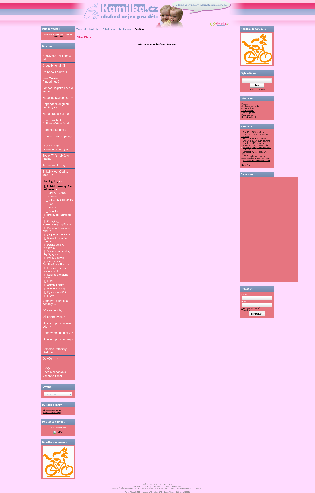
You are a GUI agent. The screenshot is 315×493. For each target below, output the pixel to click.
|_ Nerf (48, 203)
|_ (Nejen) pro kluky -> (56, 234)
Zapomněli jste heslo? (250, 308)
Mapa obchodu (247, 115)
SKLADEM (58, 37)
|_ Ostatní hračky (53, 284)
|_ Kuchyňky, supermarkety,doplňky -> (57, 223)
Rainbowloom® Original (176, 488)
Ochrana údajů (247, 108)
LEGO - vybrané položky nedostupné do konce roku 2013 (255, 157)
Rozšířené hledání (257, 89)
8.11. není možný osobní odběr (256, 160)
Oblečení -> (50, 358)
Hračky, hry (94, 29)
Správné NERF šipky (52, 412)
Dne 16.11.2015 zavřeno (253, 132)
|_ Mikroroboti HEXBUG (58, 200)
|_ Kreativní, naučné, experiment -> (55, 269)
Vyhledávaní (248, 73)
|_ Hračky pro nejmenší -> (58, 216)
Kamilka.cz (158, 486)
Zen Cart (178, 486)
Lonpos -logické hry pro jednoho (58, 89)
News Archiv (246, 165)
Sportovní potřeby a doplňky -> (55, 302)
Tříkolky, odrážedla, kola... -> (55, 173)
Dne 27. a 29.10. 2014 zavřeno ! (257, 141)
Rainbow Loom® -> (55, 72)
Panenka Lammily (54, 129)
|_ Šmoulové (51, 211)
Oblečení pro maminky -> (58, 341)
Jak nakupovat (247, 110)
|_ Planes (49, 207)
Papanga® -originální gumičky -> (56, 106)
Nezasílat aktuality (249, 117)
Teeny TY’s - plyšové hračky (56, 157)
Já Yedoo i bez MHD (52, 410)
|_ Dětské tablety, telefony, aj (53, 246)
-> (52, 181)
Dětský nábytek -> (54, 316)
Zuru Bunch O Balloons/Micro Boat (56, 122)
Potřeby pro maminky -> (58, 332)
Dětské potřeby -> (54, 310)
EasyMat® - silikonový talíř (57, 57)
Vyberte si (81, 29)
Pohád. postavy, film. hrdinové (117, 29)
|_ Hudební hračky (54, 288)
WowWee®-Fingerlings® (51, 80)
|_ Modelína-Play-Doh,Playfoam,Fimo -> (56, 263)
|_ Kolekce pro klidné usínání (55, 276)
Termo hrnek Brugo (55, 165)
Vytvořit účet (246, 310)
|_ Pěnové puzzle (53, 257)
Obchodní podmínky (250, 106)
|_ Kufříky (49, 281)
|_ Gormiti (50, 196)
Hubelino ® (198, 488)
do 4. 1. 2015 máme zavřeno (255, 139)
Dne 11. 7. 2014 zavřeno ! (254, 143)
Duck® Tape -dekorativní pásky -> (56, 147)
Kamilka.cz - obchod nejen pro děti (107, 5)
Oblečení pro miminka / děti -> (57, 325)
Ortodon (189, 488)
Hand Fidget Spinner (56, 113)
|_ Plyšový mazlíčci (54, 292)
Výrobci (47, 386)
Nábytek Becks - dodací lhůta (256, 145)
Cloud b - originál (54, 65)
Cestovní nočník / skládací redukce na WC (130, 488)
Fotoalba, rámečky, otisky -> (55, 350)
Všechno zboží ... (54, 376)
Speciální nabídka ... (56, 372)
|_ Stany (48, 295)
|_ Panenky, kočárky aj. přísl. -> (57, 229)
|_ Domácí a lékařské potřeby (56, 239)
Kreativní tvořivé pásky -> (58, 138)
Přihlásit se (246, 104)
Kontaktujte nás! (248, 113)
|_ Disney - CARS (54, 192)
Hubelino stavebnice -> (58, 97)
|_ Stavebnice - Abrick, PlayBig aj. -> (56, 253)
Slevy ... (48, 368)
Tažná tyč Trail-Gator (157, 488)
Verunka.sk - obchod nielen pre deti (218, 23)
